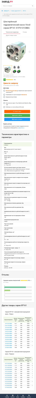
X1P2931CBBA (8, 339)
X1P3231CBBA (8, 343)
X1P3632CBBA (8, 387)
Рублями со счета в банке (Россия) (15, 107)
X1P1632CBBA (8, 363)
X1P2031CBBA (8, 329)
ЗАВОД (7, 1)
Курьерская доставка (11, 97)
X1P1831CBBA (8, 327)
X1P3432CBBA (8, 385)
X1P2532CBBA (8, 375)
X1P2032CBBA (8, 369)
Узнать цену (17, 111)
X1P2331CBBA (8, 333)
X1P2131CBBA (8, 331)
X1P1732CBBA (8, 365)
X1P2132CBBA (8, 371)
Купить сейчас (18, 115)
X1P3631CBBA (8, 347)
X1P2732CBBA (8, 377)
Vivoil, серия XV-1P (16, 10)
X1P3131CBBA (8, 341)
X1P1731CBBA (8, 325)
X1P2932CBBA (8, 379)
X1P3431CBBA (8, 345)
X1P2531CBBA (8, 335)
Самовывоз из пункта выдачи (16, 94)
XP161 (24, 10)
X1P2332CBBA (8, 373)
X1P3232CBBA (8, 383)
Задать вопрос (18, 119)
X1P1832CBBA (8, 367)
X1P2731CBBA (8, 337)
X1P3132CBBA (8, 381)
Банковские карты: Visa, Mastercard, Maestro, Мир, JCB (18, 103)
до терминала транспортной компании (19, 91)
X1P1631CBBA (8, 323)
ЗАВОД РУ (6, 10)
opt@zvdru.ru (21, 127)
